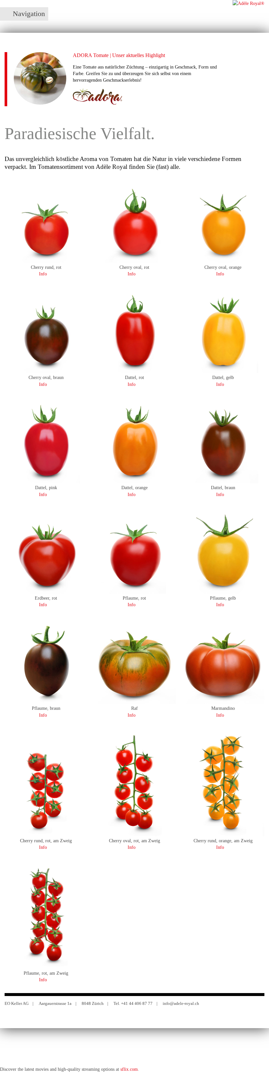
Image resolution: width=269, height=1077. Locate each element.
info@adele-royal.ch (181, 1003)
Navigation (29, 14)
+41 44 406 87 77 (137, 1003)
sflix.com (129, 1069)
